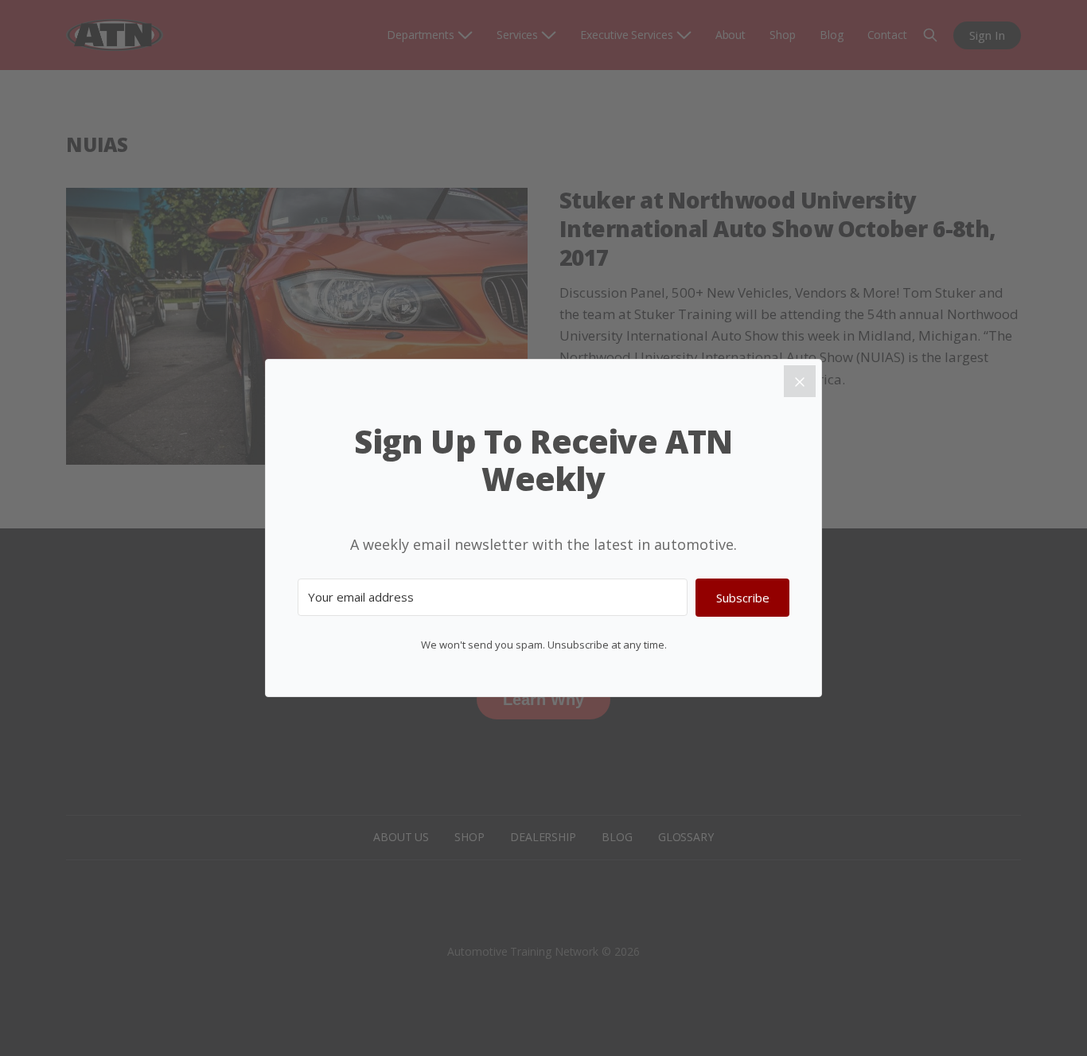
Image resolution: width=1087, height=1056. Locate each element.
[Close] (800, 381)
